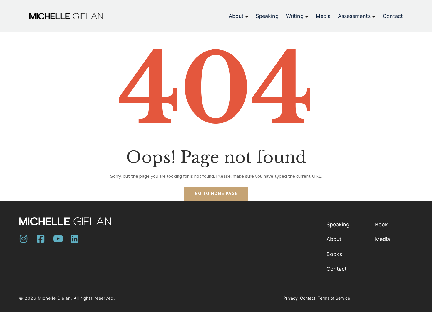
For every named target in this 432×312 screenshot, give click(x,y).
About (333, 239)
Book (381, 224)
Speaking (337, 224)
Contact (336, 269)
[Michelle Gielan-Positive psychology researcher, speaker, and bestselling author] (66, 16)
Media (382, 239)
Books (334, 254)
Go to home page (216, 193)
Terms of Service (334, 298)
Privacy (291, 298)
